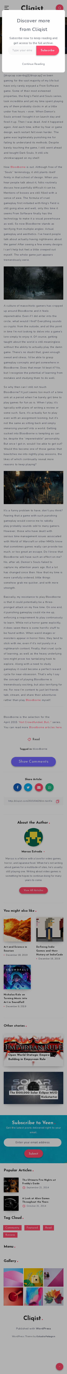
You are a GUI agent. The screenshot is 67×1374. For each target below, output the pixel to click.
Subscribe (48, 50)
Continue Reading (33, 64)
